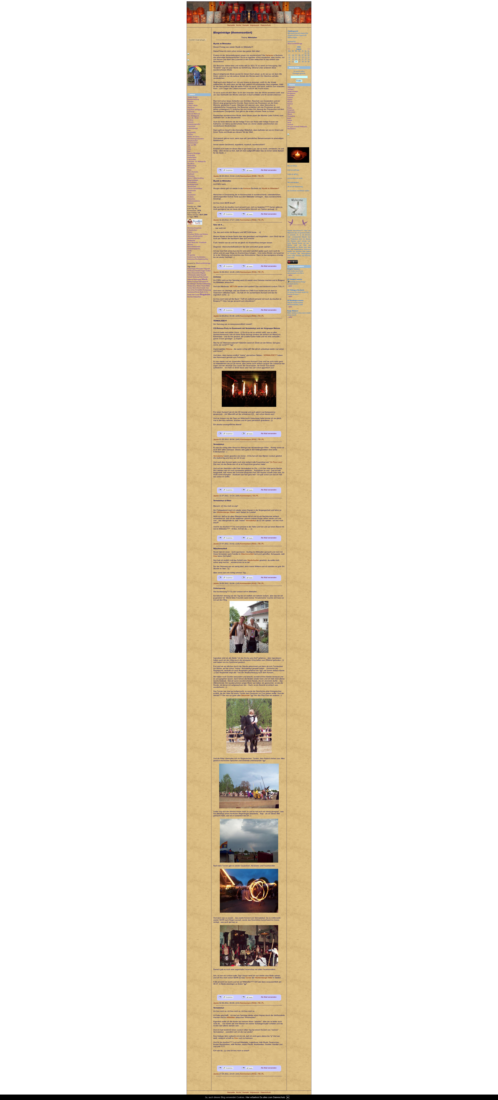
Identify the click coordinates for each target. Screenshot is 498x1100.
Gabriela (190, 122)
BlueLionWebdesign (203, 263)
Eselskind (190, 112)
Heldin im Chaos (193, 137)
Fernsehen (291, 95)
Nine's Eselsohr (192, 172)
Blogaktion (291, 93)
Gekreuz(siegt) (192, 128)
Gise (189, 130)
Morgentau (191, 255)
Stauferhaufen (253, 560)
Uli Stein (190, 197)
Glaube (289, 100)
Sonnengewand (192, 184)
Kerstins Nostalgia (193, 153)
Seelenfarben (191, 182)
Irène (189, 147)
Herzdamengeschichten (195, 139)
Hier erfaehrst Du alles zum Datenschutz (265, 1097)
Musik (289, 114)
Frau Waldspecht (193, 116)
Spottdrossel (191, 186)
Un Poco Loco (276, 462)
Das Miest (190, 164)
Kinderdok (191, 155)
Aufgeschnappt (292, 91)
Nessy (189, 170)
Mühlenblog (191, 166)
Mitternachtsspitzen (194, 228)
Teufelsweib (191, 190)
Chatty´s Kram (192, 105)
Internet (290, 104)
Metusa (229, 349)
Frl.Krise (190, 120)
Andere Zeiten (192, 97)
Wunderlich (291, 129)
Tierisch (290, 124)
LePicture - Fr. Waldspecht (196, 161)
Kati (188, 151)
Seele (289, 122)
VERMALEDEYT (270, 355)
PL (263, 176)
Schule (289, 120)
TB (259, 176)
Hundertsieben (192, 143)
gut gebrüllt (191, 132)
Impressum (254, 25)
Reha (289, 118)
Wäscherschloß (247, 554)
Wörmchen (191, 199)
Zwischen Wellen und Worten (197, 234)
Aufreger (290, 89)
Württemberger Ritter (263, 978)
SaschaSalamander (193, 247)
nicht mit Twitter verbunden (243, 170)
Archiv (238, 25)
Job (288, 106)
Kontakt (246, 25)
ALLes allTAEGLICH (194, 236)
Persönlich (291, 116)
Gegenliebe (191, 126)
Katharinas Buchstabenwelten (197, 259)
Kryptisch (290, 110)
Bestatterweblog (193, 99)
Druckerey (191, 107)
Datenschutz (266, 25)
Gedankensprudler (193, 124)
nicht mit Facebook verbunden (219, 170)
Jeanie (216, 176)
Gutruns (190, 134)
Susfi (189, 253)
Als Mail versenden (268, 170)
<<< (288, 49)
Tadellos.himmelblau (194, 188)
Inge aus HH (191, 145)
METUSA (233, 286)
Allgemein (291, 87)
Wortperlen (191, 240)
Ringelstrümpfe (192, 180)
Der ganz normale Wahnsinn (297, 127)
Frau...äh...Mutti (193, 118)
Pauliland (190, 174)
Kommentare (245, 176)
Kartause (269, 55)
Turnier (248, 978)
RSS (254, 176)
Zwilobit (190, 203)
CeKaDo (190, 103)
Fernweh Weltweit (193, 114)
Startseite (231, 25)
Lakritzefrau (191, 159)
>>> (308, 49)
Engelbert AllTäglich (194, 110)
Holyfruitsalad (192, 141)
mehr (290, 275)
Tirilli (189, 193)
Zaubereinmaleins (193, 201)
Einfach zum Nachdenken (196, 257)
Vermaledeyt (218, 456)
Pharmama (191, 176)
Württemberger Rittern (226, 512)
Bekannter (245, 695)
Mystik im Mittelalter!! (270, 188)
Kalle (189, 149)
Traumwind (191, 195)
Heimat (289, 102)
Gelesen (290, 97)
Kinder (289, 108)
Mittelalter (231, 1017)
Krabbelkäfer (191, 157)
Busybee (190, 101)
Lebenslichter (192, 230)
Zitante (189, 232)
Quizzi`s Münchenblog (195, 178)
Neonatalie (191, 168)
